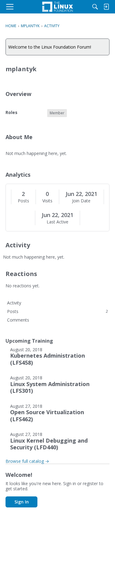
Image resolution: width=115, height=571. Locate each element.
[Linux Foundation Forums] (57, 6)
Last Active (57, 222)
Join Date (81, 201)
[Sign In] (106, 6)
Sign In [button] (21, 502)
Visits (47, 201)
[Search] (95, 6)
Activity (14, 303)
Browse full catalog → (27, 461)
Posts (23, 201)
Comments (18, 320)
